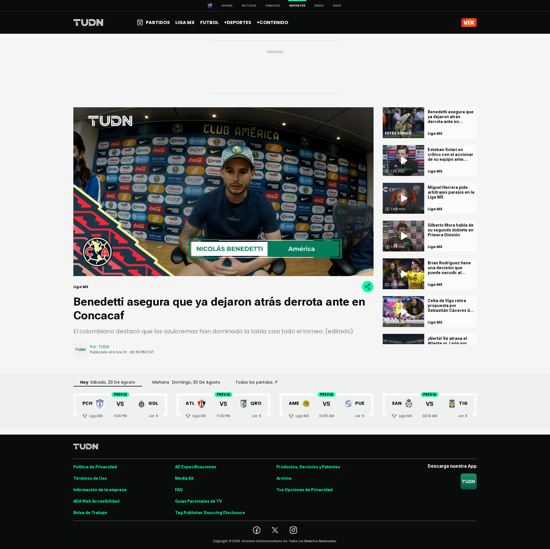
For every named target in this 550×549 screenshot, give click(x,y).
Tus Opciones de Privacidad (304, 489)
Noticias (249, 5)
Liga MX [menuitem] (185, 22)
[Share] (368, 286)
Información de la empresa (100, 489)
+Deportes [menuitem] (237, 22)
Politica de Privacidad (95, 467)
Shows (227, 5)
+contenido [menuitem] (272, 22)
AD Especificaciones (195, 467)
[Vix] (469, 22)
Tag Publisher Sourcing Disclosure (210, 512)
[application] (223, 191)
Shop (337, 5)
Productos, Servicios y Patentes (308, 467)
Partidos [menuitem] (158, 22)
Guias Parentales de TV (198, 501)
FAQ (179, 489)
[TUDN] (89, 22)
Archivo (284, 478)
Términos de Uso (90, 478)
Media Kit (184, 478)
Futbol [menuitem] (209, 22)
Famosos (273, 5)
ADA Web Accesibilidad (96, 501)
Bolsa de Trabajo (90, 512)
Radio (319, 5)
